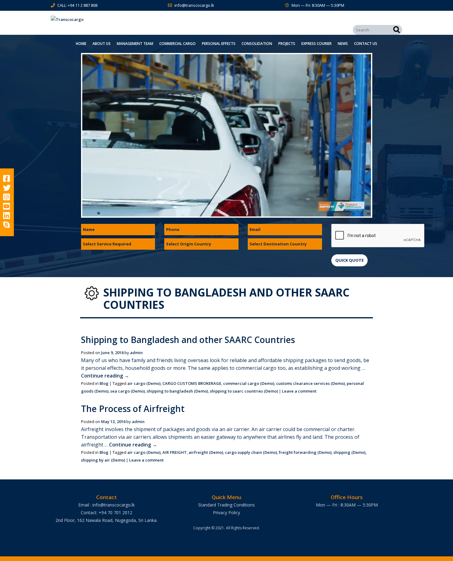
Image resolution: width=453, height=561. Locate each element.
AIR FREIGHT (174, 452)
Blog (104, 383)
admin (136, 352)
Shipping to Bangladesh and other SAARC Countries (188, 339)
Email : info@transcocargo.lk (106, 505)
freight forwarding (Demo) (305, 452)
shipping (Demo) (349, 452)
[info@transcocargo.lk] (171, 5)
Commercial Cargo (177, 43)
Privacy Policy (226, 512)
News (343, 43)
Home (81, 43)
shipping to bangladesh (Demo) (177, 391)
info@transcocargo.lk (194, 5)
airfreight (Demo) (206, 452)
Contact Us (365, 43)
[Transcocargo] (106, 19)
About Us (101, 43)
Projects (286, 43)
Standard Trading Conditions (226, 505)
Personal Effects (218, 43)
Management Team (135, 43)
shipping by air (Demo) (103, 460)
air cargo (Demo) (144, 383)
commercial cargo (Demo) (248, 383)
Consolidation (257, 43)
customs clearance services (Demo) (310, 383)
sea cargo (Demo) (127, 391)
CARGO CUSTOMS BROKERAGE (191, 383)
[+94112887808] (54, 5)
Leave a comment (299, 391)
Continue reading (105, 375)
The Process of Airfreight (133, 408)
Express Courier (316, 43)
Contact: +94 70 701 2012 (106, 512)
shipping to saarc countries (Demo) (244, 391)
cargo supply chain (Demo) (251, 452)
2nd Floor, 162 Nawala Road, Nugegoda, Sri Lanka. (106, 520)
